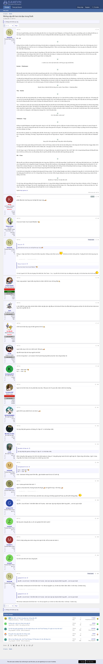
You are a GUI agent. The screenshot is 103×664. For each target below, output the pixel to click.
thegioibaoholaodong (14, 620)
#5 (98, 277)
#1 (98, 29)
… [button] (10, 25)
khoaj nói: (20, 244)
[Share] (96, 30)
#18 (98, 537)
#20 (98, 573)
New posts (6, 10)
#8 (98, 345)
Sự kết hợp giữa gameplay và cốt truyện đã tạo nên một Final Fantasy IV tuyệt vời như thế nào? (35, 628)
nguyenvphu (12, 625)
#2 (98, 196)
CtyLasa (11, 635)
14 (12, 25)
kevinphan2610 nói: (23, 466)
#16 (98, 500)
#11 (98, 407)
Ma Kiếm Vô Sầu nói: (23, 448)
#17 (98, 518)
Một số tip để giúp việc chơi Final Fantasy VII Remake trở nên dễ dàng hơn (30, 639)
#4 (98, 239)
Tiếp (16, 25)
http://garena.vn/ (24, 190)
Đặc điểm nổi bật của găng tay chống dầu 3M (24, 618)
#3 (98, 218)
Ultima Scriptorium (25, 630)
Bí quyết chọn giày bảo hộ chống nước (19, 634)
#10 (98, 384)
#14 (98, 462)
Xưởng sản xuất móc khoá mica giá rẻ (19, 623)
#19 (98, 555)
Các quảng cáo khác (29, 620)
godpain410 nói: (22, 578)
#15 (98, 481)
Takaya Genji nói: (22, 263)
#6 (98, 302)
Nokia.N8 (7, 18)
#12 (98, 425)
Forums (7, 7)
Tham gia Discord (17, 7)
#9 (98, 366)
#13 (98, 444)
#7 (98, 323)
